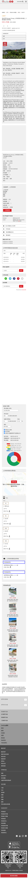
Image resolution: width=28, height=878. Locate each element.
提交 (21, 270)
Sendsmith (24, 289)
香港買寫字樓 (4, 825)
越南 (2, 730)
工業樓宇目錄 (4, 720)
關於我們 (3, 751)
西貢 (13, 656)
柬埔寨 (2, 792)
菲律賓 (3, 733)
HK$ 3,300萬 (12, 673)
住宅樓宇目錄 (4, 714)
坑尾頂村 (13, 596)
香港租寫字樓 (4, 814)
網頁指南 (3, 765)
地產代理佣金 (7, 419)
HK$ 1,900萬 (12, 643)
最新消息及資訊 (5, 754)
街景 (4, 38)
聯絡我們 (3, 758)
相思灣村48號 (13, 611)
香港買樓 (3, 823)
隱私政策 (21, 870)
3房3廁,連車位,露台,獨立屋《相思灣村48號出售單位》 (12, 616)
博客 (2, 773)
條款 (5, 424)
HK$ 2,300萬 (12, 613)
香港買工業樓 (4, 828)
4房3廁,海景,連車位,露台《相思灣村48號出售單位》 (12, 631)
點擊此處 (14, 481)
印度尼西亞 (4, 742)
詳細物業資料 (5, 33)
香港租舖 (3, 818)
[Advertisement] (14, 137)
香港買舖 (3, 830)
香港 (2, 728)
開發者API (3, 775)
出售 (4, 250)
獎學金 (2, 761)
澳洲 (2, 797)
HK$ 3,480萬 (12, 628)
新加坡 (3, 738)
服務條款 (17, 870)
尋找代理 (3, 763)
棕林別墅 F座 (12, 671)
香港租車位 (4, 821)
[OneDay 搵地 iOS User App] (13, 843)
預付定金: (6, 413)
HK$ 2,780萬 (12, 658)
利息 (18, 419)
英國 (2, 799)
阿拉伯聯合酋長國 (5, 804)
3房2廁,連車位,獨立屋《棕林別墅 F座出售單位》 (13, 677)
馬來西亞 (3, 740)
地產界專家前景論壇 (6, 780)
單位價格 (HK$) (7, 408)
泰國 (2, 735)
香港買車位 (4, 832)
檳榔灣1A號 (12, 641)
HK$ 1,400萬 (12, 597)
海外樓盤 (3, 778)
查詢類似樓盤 (14, 875)
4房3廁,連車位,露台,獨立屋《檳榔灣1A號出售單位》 (12, 646)
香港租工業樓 (4, 816)
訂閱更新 (7, 210)
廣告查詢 (3, 756)
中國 (2, 787)
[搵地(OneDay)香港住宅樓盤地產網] (7, 1)
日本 (2, 790)
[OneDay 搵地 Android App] (13, 847)
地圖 (4, 36)
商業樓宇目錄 (4, 717)
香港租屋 (3, 811)
